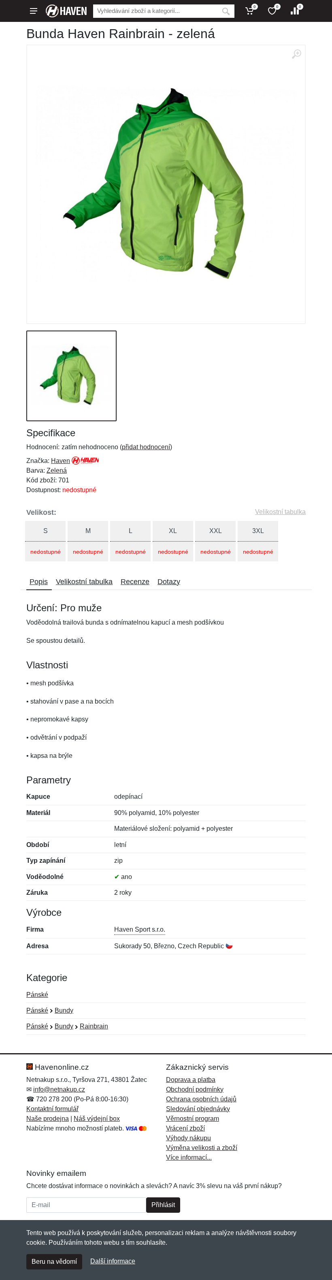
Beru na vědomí (54, 1261)
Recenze (135, 582)
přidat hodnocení (146, 447)
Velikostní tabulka (280, 511)
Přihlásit (163, 1204)
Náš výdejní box (97, 1118)
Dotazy (168, 582)
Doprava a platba (190, 1079)
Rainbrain (94, 1026)
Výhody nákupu (188, 1138)
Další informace (112, 1261)
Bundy (64, 1010)
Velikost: (41, 512)
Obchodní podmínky (194, 1089)
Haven (60, 460)
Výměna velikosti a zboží (201, 1147)
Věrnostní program (192, 1118)
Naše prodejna (47, 1118)
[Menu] (33, 11)
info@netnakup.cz (59, 1089)
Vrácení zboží (185, 1128)
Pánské (37, 994)
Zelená (57, 470)
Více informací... (189, 1157)
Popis (39, 582)
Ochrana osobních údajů (201, 1099)
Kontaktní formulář (52, 1108)
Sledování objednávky (198, 1108)
